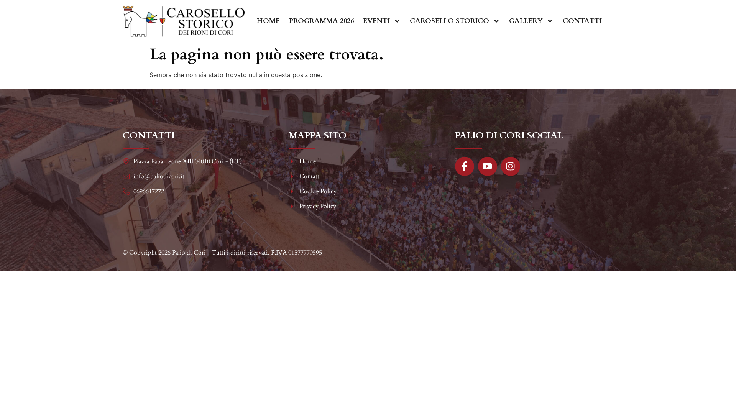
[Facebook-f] (464, 166)
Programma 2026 (321, 21)
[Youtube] (487, 166)
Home (268, 21)
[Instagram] (510, 166)
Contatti (582, 21)
